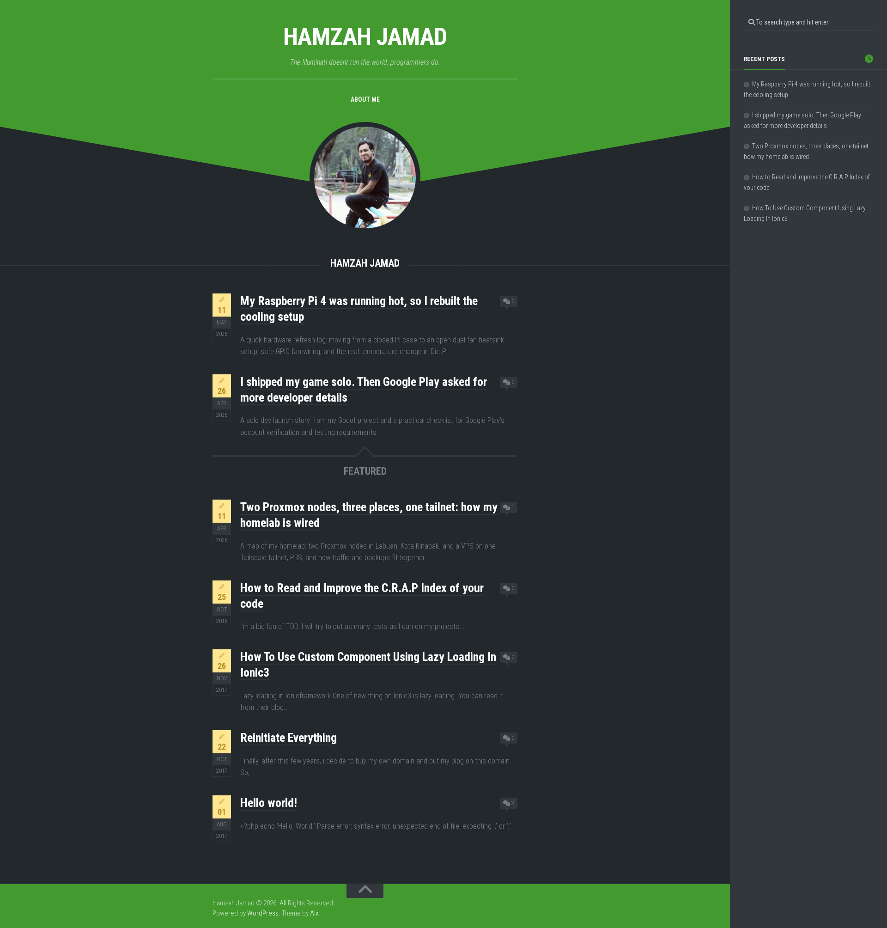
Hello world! (268, 803)
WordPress (263, 913)
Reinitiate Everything (288, 738)
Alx (314, 913)
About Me (365, 99)
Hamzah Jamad (365, 37)
